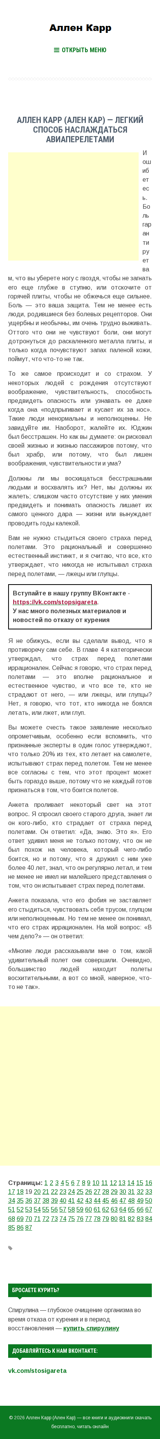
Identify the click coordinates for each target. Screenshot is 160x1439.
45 (105, 1200)
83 (140, 1219)
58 (71, 1209)
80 (114, 1219)
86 (20, 1227)
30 (122, 1191)
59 (80, 1209)
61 (97, 1209)
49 (140, 1200)
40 (62, 1200)
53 (28, 1209)
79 (105, 1219)
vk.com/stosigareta (37, 1370)
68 (11, 1219)
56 (54, 1209)
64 (122, 1209)
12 (113, 1183)
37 (37, 1200)
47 (122, 1200)
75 (71, 1219)
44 (97, 1200)
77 (88, 1219)
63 (114, 1209)
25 (80, 1191)
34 (11, 1200)
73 (54, 1219)
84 (148, 1219)
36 (28, 1200)
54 (37, 1209)
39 (54, 1200)
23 (62, 1191)
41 (71, 1200)
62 (105, 1209)
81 (122, 1219)
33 (148, 1191)
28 (105, 1191)
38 (45, 1200)
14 (130, 1183)
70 (28, 1219)
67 (148, 1209)
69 (20, 1219)
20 (37, 1191)
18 (20, 1191)
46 (114, 1200)
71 (37, 1219)
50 (148, 1200)
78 (97, 1219)
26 (88, 1191)
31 (131, 1191)
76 (80, 1219)
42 (80, 1200)
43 (88, 1200)
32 (140, 1191)
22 (54, 1191)
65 (131, 1209)
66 (140, 1209)
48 (131, 1200)
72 (45, 1219)
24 (71, 1191)
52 (20, 1209)
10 (95, 1183)
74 (62, 1219)
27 (97, 1191)
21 (45, 1191)
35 (20, 1200)
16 (148, 1183)
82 (131, 1219)
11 (104, 1183)
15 (139, 1183)
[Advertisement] (73, 206)
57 (62, 1209)
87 (28, 1227)
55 (45, 1209)
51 (11, 1209)
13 (121, 1183)
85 (11, 1227)
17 (11, 1191)
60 (88, 1209)
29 (114, 1191)
